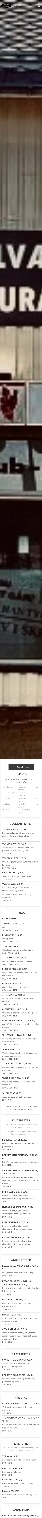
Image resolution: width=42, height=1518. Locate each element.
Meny (38, 5)
